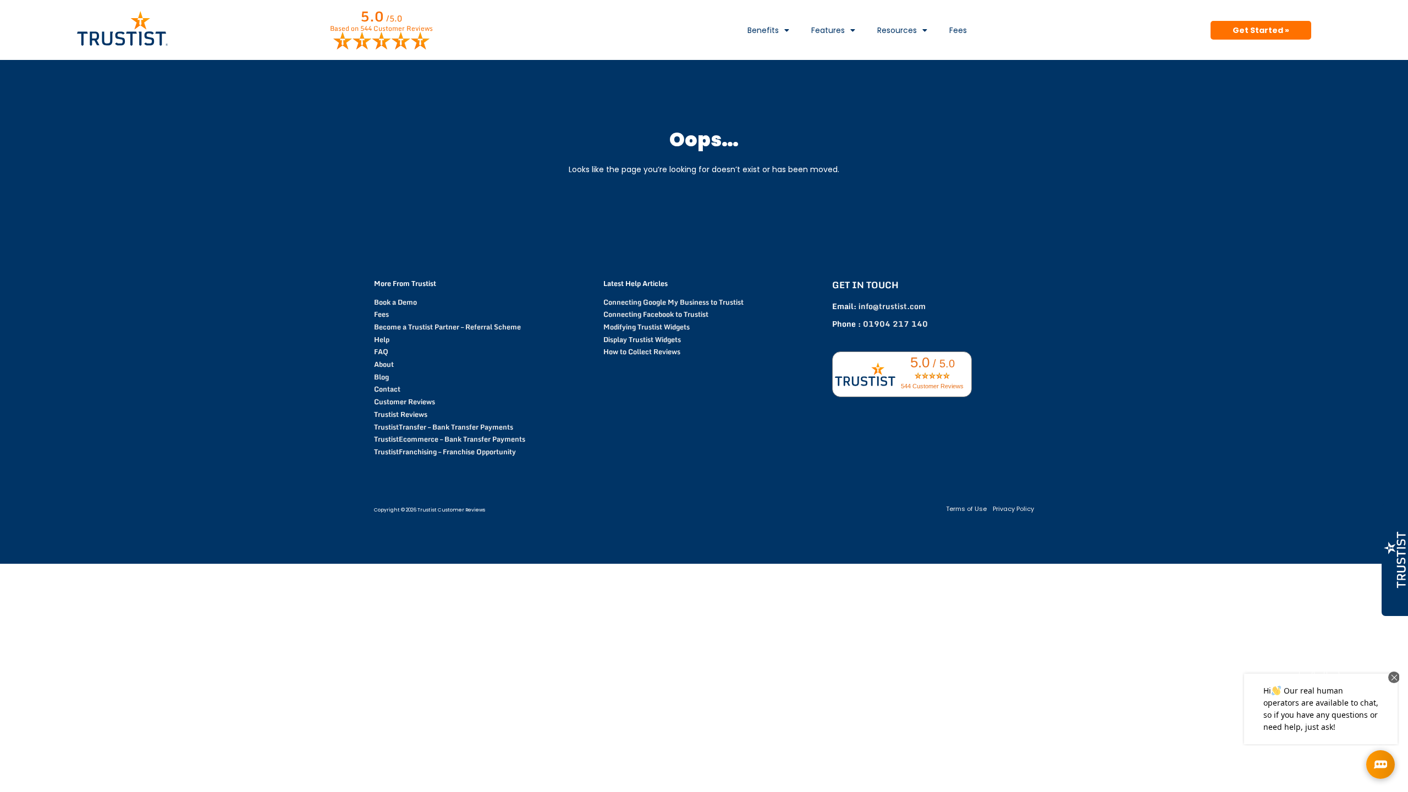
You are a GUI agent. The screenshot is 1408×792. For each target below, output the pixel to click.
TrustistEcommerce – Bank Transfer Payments (449, 438)
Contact (387, 388)
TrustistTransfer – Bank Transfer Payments (443, 426)
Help (381, 339)
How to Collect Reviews (641, 351)
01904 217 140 (895, 323)
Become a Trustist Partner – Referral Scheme (447, 326)
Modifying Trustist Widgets (646, 326)
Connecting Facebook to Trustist (655, 314)
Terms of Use (966, 508)
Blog (381, 376)
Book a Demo (395, 301)
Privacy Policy (1013, 508)
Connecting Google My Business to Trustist (673, 301)
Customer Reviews (404, 401)
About (384, 364)
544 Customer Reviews (932, 386)
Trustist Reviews (400, 414)
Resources (897, 30)
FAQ (381, 351)
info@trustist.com (892, 306)
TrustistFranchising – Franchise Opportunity (445, 451)
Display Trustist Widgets (642, 339)
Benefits (763, 30)
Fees (958, 30)
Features (828, 30)
